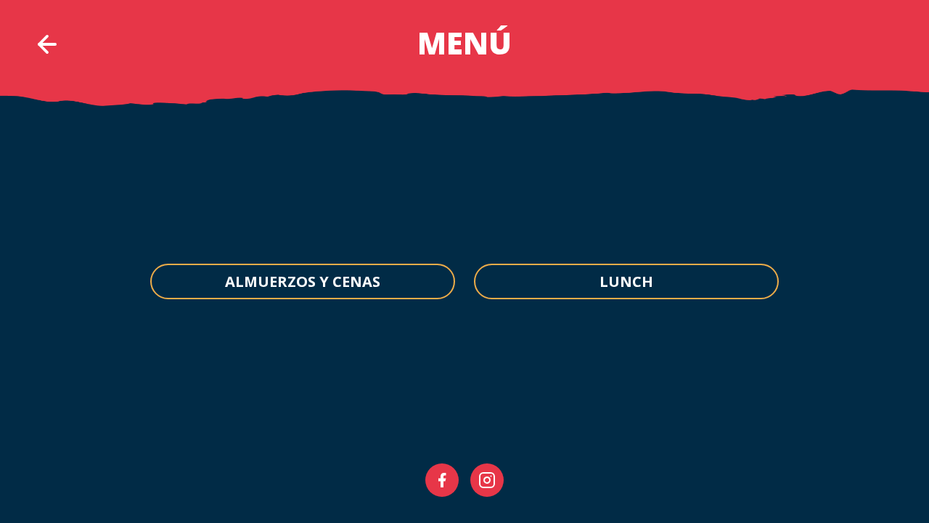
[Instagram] (487, 480)
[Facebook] (442, 480)
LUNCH (626, 281)
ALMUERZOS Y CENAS (302, 281)
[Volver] (47, 44)
